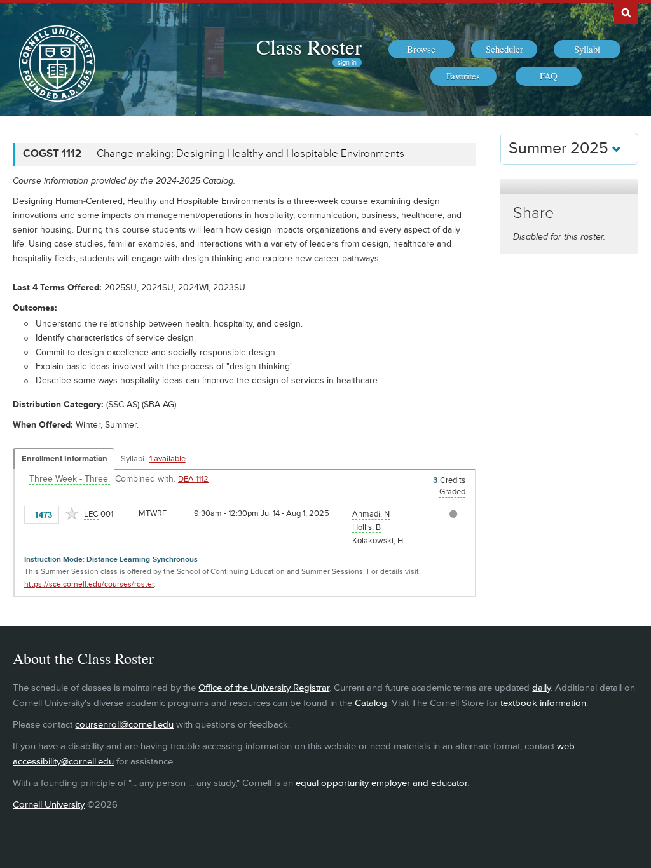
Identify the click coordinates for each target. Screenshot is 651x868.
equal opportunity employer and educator (381, 783)
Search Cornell (626, 12)
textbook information (543, 703)
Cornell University (49, 805)
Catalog (371, 703)
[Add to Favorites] (72, 513)
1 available (167, 459)
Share (533, 213)
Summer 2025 (560, 148)
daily (541, 688)
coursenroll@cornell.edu (124, 725)
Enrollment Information (64, 459)
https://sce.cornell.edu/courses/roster (89, 584)
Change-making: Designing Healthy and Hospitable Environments (250, 153)
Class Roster (309, 46)
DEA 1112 (193, 479)
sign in (347, 62)
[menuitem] (421, 49)
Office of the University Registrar (263, 688)
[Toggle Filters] (569, 186)
